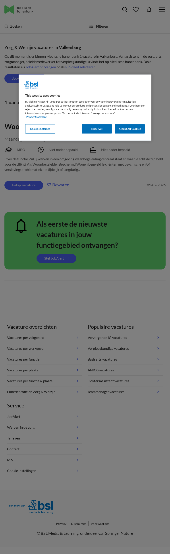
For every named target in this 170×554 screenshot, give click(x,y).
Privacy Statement (36, 116)
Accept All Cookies (130, 128)
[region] (85, 108)
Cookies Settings (40, 128)
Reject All (97, 128)
